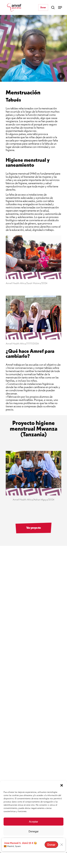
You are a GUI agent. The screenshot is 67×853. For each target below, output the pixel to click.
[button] (61, 785)
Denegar (34, 831)
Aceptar (33, 821)
